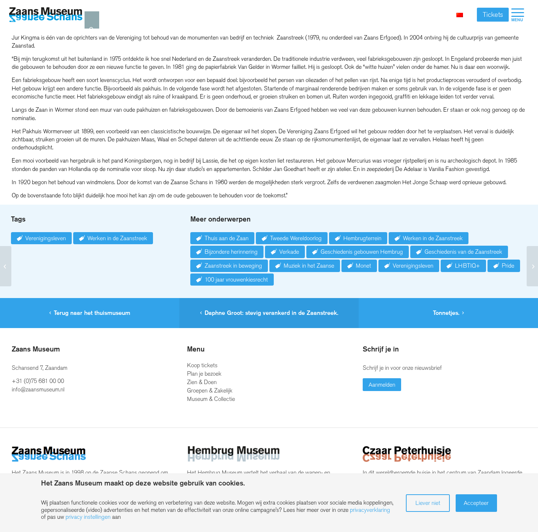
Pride (508, 265)
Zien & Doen (202, 382)
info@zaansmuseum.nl (38, 389)
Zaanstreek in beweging (233, 265)
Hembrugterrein (362, 238)
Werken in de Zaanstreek (117, 238)
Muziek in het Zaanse (309, 265)
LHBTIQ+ (467, 265)
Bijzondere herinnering (231, 252)
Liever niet (427, 503)
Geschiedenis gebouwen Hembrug (362, 252)
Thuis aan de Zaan (227, 238)
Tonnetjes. (446, 313)
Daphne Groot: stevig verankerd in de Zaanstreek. (271, 313)
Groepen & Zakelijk (209, 390)
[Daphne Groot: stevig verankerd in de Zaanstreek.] (5, 266)
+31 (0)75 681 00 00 (38, 381)
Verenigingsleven (45, 238)
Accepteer (476, 503)
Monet (363, 265)
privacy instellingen (88, 517)
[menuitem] (518, 14)
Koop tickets (202, 365)
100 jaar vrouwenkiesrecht (236, 279)
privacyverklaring (370, 510)
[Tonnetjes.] (532, 266)
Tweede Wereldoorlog (296, 238)
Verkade (289, 252)
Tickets (493, 14)
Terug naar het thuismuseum (92, 313)
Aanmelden (382, 384)
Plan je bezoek (204, 373)
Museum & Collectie (211, 399)
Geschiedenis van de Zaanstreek (463, 252)
